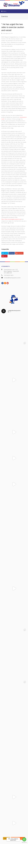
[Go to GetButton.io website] (24, 842)
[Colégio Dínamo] (11, 4)
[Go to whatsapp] (24, 839)
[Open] (14, 327)
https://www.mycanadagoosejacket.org (11, 219)
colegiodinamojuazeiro (13, 316)
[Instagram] (25, 338)
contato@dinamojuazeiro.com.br (12, 277)
